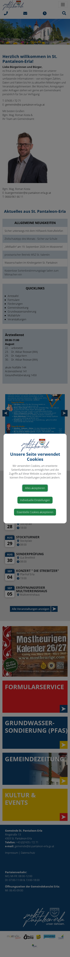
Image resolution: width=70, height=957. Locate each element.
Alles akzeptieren (35, 488)
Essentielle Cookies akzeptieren (35, 512)
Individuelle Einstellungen (35, 500)
